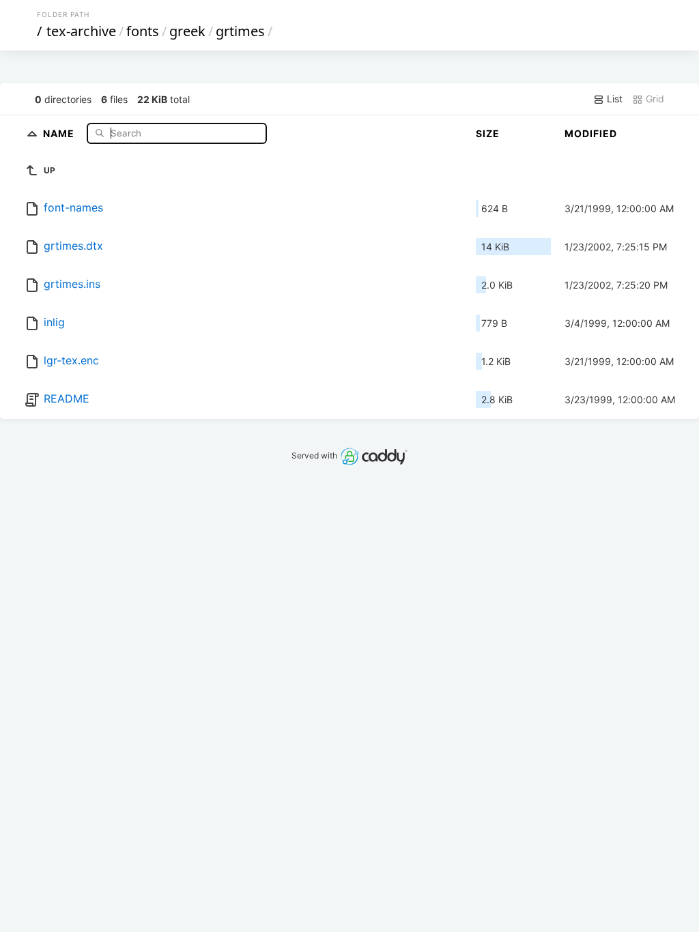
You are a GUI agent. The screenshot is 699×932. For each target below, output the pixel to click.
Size (488, 133)
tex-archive (81, 31)
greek (187, 31)
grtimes (240, 31)
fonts (142, 31)
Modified (591, 133)
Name (60, 133)
